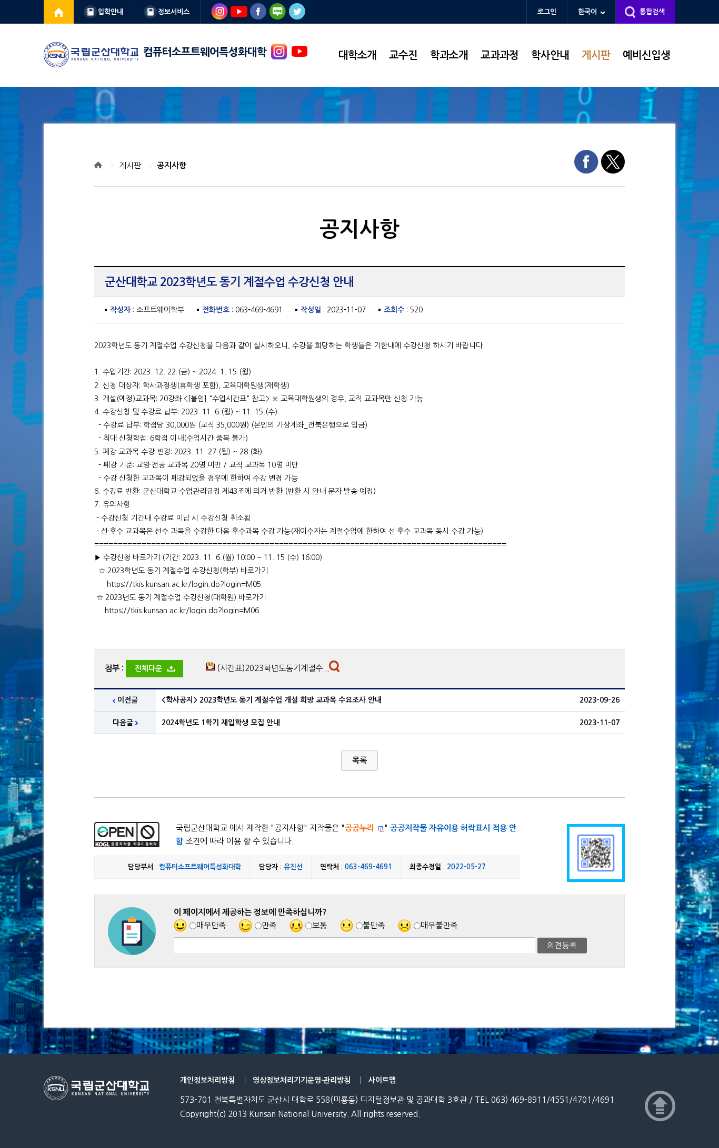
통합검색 (652, 11)
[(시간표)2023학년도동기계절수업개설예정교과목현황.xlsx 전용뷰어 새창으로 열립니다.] (335, 669)
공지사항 (171, 165)
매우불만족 (439, 925)
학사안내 (550, 55)
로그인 (546, 11)
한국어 (587, 11)
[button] (359, 760)
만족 (269, 925)
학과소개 (449, 55)
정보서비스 (173, 11)
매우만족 (211, 925)
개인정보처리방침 (207, 1080)
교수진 (403, 55)
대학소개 (357, 55)
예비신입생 (646, 55)
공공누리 (359, 828)
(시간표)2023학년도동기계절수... (273, 668)
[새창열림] (59, 12)
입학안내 (110, 11)
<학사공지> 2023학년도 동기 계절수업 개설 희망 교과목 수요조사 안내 (272, 700)
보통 (319, 925)
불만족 (374, 925)
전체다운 (148, 668)
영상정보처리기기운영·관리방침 (302, 1080)
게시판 (596, 55)
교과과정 (499, 55)
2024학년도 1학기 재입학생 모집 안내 (221, 722)
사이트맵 (382, 1080)
